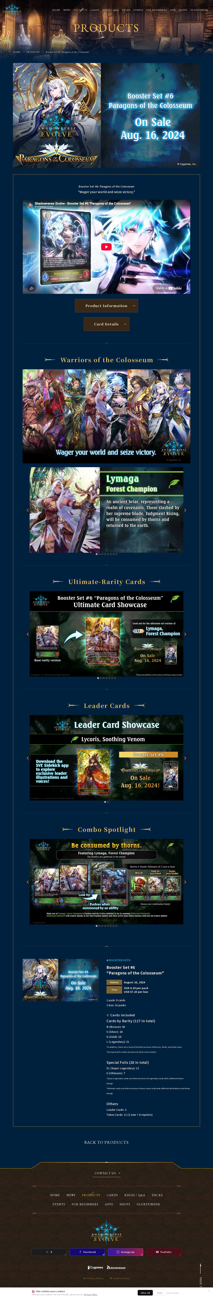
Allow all (145, 1292)
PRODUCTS (33, 52)
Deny (160, 1292)
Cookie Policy (121, 1278)
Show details (173, 1293)
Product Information (106, 305)
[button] (97, 554)
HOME (16, 52)
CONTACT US (105, 1173)
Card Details (106, 324)
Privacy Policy (90, 1294)
